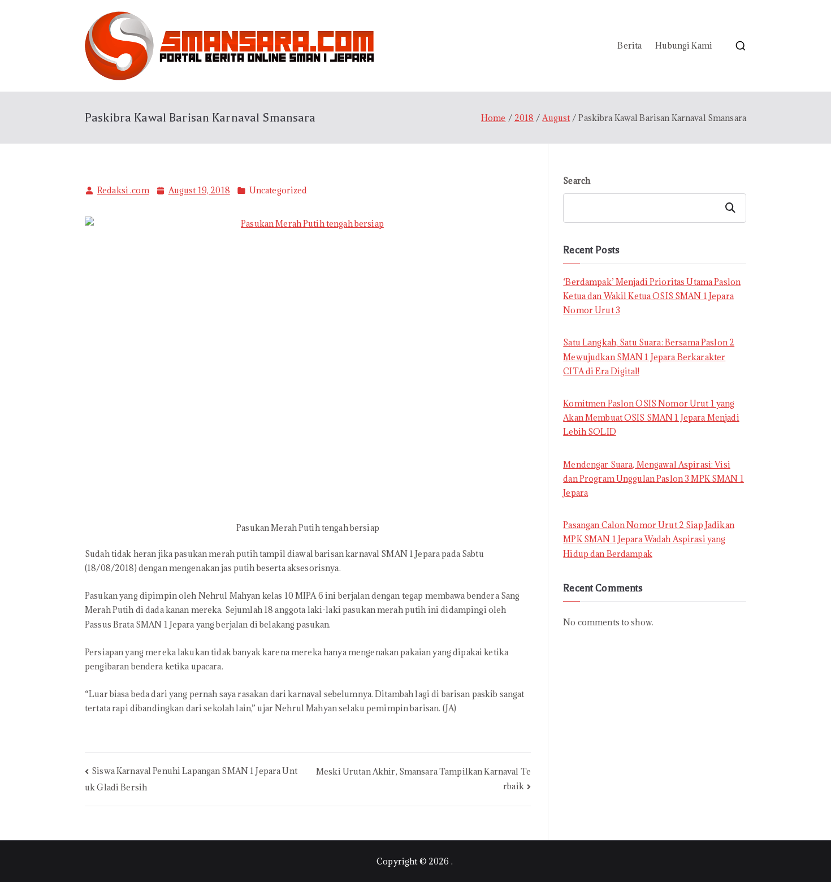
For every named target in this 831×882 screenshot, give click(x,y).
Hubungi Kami (683, 45)
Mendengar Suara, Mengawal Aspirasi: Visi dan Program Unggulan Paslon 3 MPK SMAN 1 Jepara (653, 478)
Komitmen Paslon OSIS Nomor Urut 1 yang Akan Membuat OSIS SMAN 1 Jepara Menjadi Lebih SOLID (651, 417)
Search (576, 180)
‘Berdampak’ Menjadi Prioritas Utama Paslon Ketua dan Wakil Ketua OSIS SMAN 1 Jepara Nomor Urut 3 (652, 295)
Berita (629, 45)
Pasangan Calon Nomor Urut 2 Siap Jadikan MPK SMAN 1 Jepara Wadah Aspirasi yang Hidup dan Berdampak (648, 539)
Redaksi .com (123, 190)
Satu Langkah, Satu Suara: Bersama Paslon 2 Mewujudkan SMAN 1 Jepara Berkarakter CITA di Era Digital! (648, 356)
